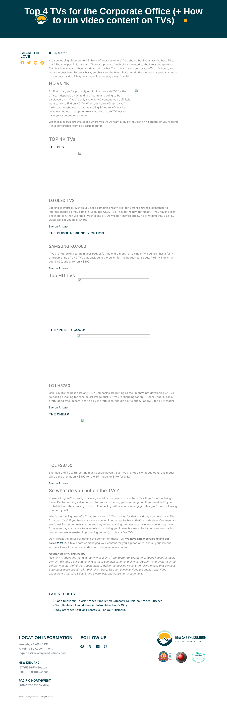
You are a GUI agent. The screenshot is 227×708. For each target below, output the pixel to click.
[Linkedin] (97, 646)
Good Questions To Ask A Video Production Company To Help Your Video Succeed (109, 601)
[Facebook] (82, 646)
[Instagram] (105, 646)
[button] (185, 20)
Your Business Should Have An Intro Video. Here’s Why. (92, 605)
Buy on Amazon (59, 226)
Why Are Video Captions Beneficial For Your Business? (91, 610)
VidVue (61, 543)
